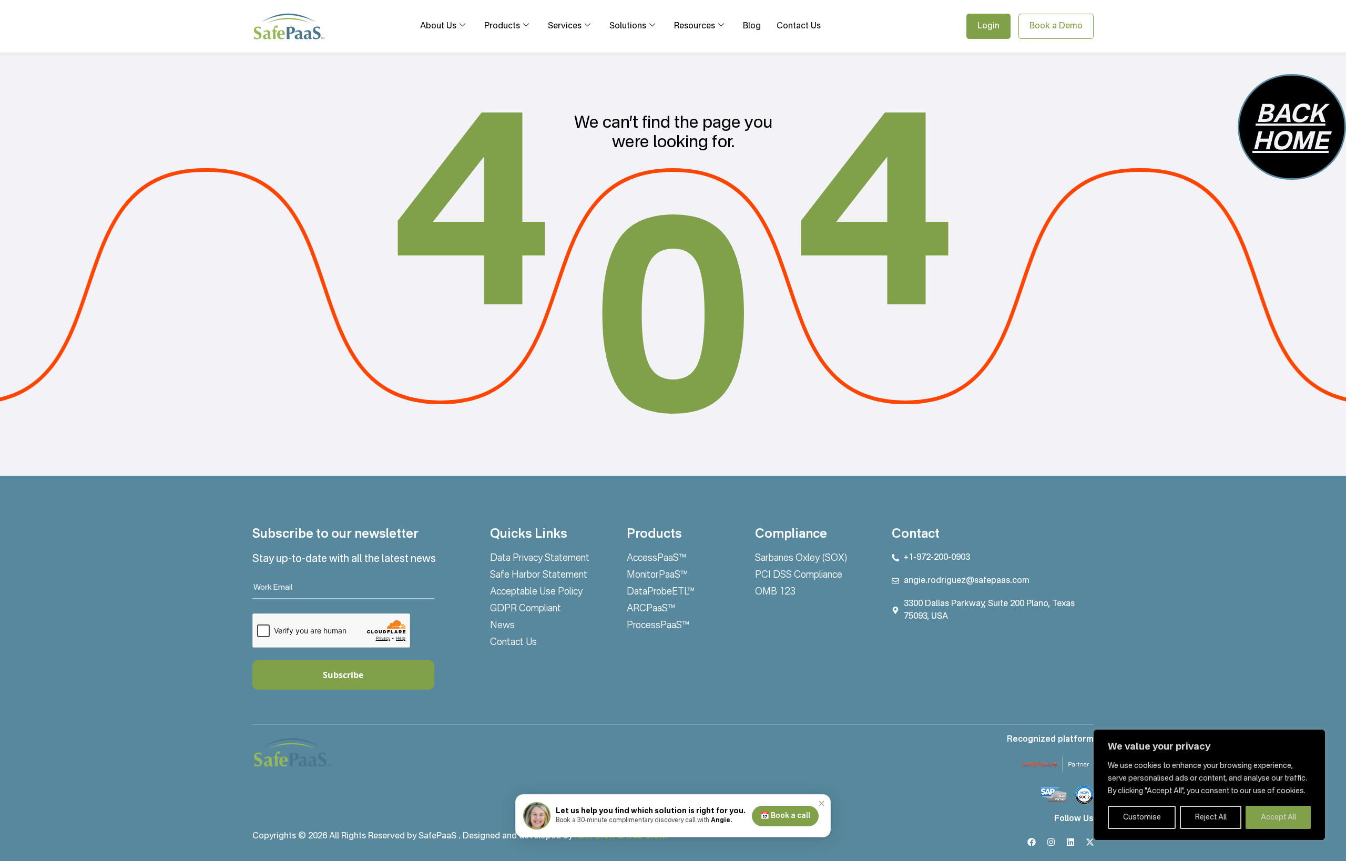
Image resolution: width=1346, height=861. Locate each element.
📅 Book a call (785, 815)
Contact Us (799, 26)
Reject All (1211, 817)
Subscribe (343, 675)
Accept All (1278, 817)
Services (565, 26)
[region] (1209, 785)
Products (502, 26)
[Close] (1314, 738)
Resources (694, 26)
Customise (1142, 817)
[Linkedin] (1070, 842)
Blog (752, 26)
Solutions (627, 26)
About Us (438, 26)
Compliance (791, 534)
